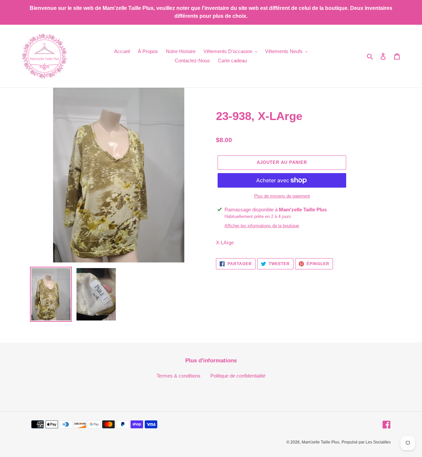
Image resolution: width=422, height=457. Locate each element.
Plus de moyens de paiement (282, 196)
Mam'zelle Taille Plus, (321, 442)
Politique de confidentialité (237, 376)
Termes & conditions (178, 376)
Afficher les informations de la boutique (262, 225)
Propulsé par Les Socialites (366, 442)
